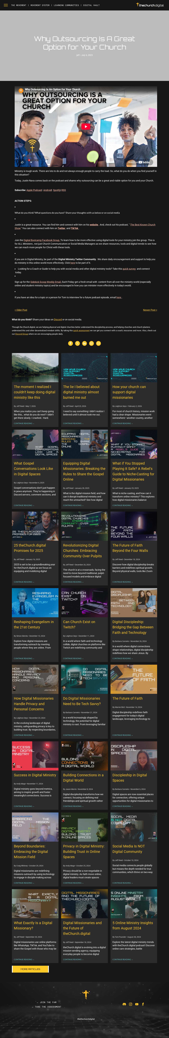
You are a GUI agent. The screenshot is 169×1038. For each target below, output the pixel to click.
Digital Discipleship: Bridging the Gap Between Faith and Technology (132, 627)
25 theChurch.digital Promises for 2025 (30, 548)
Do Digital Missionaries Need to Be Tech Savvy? (82, 701)
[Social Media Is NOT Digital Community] (134, 827)
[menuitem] (19, 5)
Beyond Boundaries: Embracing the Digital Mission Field (31, 851)
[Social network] (124, 1004)
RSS (64, 190)
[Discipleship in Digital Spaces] (134, 755)
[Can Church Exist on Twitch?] (84, 602)
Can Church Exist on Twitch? (79, 624)
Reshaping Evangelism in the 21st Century (34, 624)
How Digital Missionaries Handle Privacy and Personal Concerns (34, 703)
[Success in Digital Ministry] (35, 755)
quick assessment (81, 330)
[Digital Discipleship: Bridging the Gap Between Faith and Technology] (134, 602)
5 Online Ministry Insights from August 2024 (132, 925)
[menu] (5, 5)
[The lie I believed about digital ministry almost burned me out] (84, 367)
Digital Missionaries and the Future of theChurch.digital (82, 928)
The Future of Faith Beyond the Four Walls (130, 548)
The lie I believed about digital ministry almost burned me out (81, 392)
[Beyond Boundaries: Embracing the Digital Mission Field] (35, 827)
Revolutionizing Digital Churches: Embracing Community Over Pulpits (82, 550)
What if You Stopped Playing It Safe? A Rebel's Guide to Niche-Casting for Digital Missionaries (133, 471)
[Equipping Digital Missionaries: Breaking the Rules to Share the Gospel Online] (84, 444)
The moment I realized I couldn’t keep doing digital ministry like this (34, 392)
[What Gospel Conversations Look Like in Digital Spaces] (35, 444)
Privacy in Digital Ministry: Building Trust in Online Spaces (84, 851)
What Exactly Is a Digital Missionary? (33, 925)
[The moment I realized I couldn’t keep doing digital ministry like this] (35, 367)
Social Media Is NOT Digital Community (128, 849)
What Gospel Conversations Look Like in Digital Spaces (33, 468)
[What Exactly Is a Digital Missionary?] (35, 903)
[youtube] (136, 1004)
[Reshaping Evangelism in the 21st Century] (35, 602)
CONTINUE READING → (24, 423)
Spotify (56, 190)
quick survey (129, 268)
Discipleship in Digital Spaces (129, 778)
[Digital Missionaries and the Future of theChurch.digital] (84, 903)
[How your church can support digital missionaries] (134, 367)
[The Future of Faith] (134, 679)
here (72, 262)
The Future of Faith (127, 698)
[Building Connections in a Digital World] (84, 755)
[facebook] (143, 1004)
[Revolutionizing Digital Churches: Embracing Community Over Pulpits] (84, 526)
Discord (58, 319)
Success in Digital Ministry (35, 775)
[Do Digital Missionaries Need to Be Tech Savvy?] (84, 679)
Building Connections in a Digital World (83, 778)
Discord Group (21, 334)
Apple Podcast (34, 190)
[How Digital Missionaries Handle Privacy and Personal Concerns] (35, 679)
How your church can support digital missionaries (129, 392)
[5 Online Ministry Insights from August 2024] (134, 903)
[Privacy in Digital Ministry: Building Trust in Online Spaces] (84, 827)
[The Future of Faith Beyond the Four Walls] (134, 526)
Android (47, 190)
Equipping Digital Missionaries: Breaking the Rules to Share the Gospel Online (84, 471)
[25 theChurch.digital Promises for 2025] (35, 526)
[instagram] (130, 1004)
